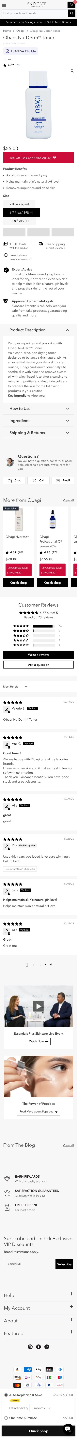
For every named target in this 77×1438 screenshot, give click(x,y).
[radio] (38, 1402)
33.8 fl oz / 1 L (19, 221)
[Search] (72, 70)
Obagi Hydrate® (17, 537)
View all (68, 500)
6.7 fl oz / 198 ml (21, 212)
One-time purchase (23, 1418)
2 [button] (33, 964)
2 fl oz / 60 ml (19, 204)
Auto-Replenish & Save (25, 1397)
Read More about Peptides (36, 1111)
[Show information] (53, 157)
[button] (14, 232)
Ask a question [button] (38, 665)
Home (7, 30)
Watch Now (36, 1041)
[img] (12, 702)
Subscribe (64, 1264)
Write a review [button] (38, 655)
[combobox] (38, 13)
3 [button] (39, 964)
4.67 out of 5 (49, 613)
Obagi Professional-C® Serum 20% (50, 541)
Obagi (20, 30)
